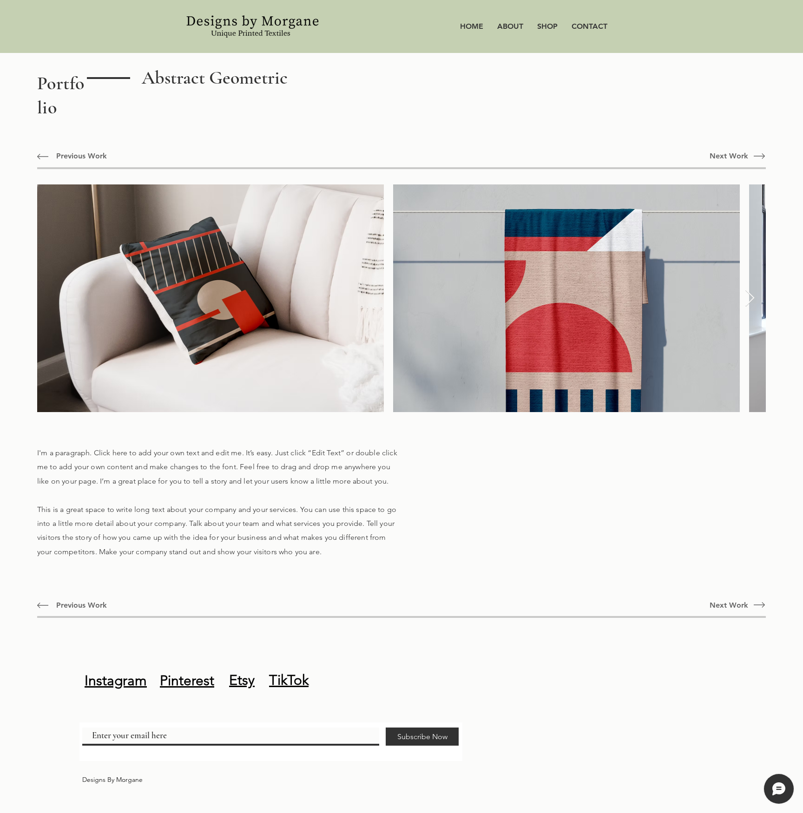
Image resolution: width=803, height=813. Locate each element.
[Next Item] (749, 298)
